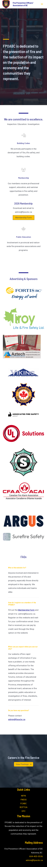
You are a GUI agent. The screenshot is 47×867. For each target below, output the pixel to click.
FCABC (23, 803)
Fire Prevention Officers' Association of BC (23, 4)
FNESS (24, 799)
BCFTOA (23, 807)
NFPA (23, 796)
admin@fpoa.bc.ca (16, 719)
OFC (23, 811)
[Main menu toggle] (42, 4)
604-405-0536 (36, 856)
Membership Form (23, 217)
